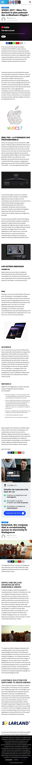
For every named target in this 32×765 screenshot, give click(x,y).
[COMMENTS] (24, 42)
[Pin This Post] (17, 42)
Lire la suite (8, 759)
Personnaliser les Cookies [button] (16, 762)
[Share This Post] (10, 42)
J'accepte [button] (23, 759)
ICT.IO (10, 18)
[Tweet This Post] (12, 561)
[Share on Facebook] (7, 42)
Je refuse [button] (16, 759)
